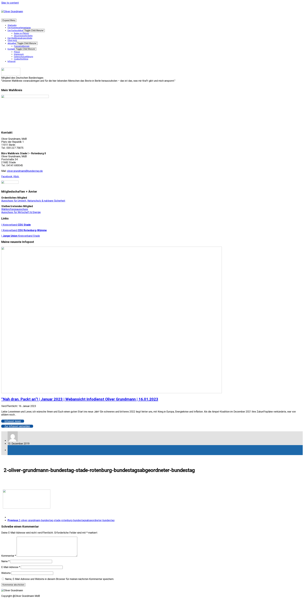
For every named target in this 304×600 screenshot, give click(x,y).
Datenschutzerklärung (23, 57)
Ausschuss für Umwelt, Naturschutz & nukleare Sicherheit (33, 200)
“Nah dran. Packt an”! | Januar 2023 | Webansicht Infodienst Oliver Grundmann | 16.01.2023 (79, 399)
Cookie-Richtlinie (21, 59)
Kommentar (8, 555)
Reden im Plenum (21, 33)
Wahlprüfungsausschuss (14, 209)
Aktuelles (12, 43)
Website (6, 573)
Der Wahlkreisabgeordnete (20, 38)
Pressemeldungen (21, 46)
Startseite (12, 25)
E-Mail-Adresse (10, 567)
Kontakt (11, 49)
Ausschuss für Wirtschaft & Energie (21, 212)
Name (5, 561)
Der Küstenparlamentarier (19, 27)
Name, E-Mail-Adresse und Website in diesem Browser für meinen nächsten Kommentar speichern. (59, 579)
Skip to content (10, 2)
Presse (17, 52)
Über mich (12, 40)
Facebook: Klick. (10, 176)
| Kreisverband (16, 224)
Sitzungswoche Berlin (23, 36)
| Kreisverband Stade (20, 235)
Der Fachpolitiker (15, 30)
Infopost (12, 61)
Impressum (19, 54)
